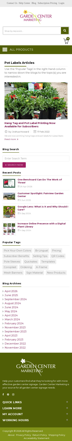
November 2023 (15, 327)
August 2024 (13, 303)
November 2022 (15, 347)
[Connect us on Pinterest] (9, 395)
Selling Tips (40, 256)
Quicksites (30, 261)
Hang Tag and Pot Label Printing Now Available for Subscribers (30, 124)
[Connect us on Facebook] (4, 395)
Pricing (56, 250)
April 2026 (11, 291)
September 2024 (16, 299)
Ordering (26, 267)
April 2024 (11, 315)
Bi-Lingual (41, 250)
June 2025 (11, 295)
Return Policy (39, 435)
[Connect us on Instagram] (14, 395)
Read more (11, 139)
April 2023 (11, 335)
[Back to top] (68, 435)
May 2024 (11, 311)
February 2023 (14, 339)
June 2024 (11, 307)
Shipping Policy (56, 435)
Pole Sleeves (12, 261)
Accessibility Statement (36, 438)
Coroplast (10, 267)
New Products (56, 272)
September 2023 (15, 331)
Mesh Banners (13, 272)
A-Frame (41, 267)
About (11, 435)
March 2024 (12, 319)
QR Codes (57, 256)
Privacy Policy (23, 435)
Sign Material (34, 272)
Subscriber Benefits (16, 256)
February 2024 (14, 323)
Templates (48, 261)
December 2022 (15, 343)
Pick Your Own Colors (17, 250)
